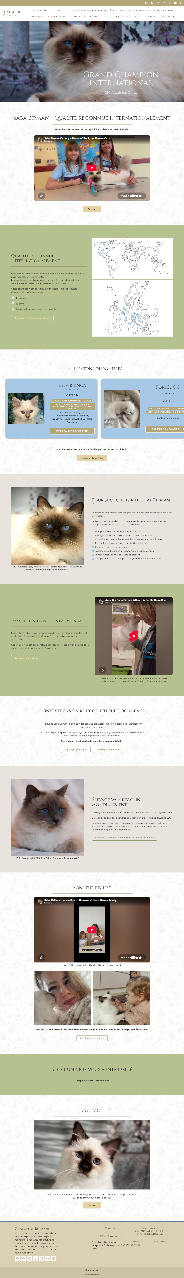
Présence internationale (134, 10)
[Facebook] (146, 3)
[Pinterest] (181, 3)
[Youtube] (175, 3)
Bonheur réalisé (163, 10)
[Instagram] (157, 3)
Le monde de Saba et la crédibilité (91, 10)
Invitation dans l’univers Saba (49, 16)
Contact (150, 16)
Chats (59, 10)
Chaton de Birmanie (11, 14)
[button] (88, 100)
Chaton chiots (41, 10)
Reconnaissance (92, 1274)
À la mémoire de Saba (116, 16)
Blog (137, 16)
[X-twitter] (169, 3)
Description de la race (85, 16)
